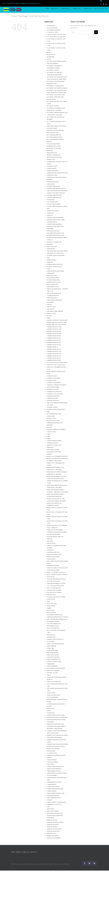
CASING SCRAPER (51, 168)
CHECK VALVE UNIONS (53, 181)
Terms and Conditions (52, 762)
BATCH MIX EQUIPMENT (53, 144)
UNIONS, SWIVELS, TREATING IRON (56, 802)
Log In (48, 434)
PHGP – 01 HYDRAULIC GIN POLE (56, 572)
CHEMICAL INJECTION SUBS (54, 195)
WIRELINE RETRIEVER (53, 824)
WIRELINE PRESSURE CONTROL (55, 822)
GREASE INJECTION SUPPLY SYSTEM (56, 324)
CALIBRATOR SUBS (52, 166)
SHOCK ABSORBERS (52, 666)
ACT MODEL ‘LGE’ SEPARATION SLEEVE (57, 88)
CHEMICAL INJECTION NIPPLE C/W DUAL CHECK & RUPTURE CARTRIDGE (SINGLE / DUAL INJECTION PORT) (57, 191)
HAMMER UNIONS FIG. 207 (54, 353)
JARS (48, 411)
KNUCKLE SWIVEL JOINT (53, 420)
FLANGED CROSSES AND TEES (55, 264)
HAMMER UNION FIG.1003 (54, 342)
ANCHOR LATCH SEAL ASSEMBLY (55, 130)
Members (49, 454)
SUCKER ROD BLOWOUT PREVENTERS (57, 717)
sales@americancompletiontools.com (30, 3)
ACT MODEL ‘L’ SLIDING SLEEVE (55, 86)
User (48, 806)
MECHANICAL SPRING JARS (54, 452)
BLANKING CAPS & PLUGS (54, 146)
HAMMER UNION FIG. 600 (54, 338)
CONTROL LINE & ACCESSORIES (55, 217)
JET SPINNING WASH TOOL (54, 414)
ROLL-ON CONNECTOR (53, 628)
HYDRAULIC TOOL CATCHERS (55, 393)
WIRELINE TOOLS (51, 833)
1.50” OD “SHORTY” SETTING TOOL (56, 34)
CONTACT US (33, 852)
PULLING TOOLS (51, 594)
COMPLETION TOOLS (52, 210)
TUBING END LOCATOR (53, 786)
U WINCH (49, 800)
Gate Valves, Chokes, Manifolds (55, 311)
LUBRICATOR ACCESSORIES (54, 440)
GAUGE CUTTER (51, 313)
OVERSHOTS (50, 550)
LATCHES (49, 427)
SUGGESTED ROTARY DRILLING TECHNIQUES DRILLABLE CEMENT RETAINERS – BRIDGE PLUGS (56, 726)
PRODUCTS (19, 852)
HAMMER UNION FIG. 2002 (54, 331)
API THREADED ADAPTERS (54, 135)
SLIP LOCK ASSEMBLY (52, 697)
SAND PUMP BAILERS (52, 652)
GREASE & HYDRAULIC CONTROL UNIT (57, 320)
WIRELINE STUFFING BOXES (54, 829)
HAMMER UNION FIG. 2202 (54, 333)
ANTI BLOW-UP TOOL (53, 132)
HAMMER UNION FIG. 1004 (54, 329)
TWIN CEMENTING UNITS (54, 797)
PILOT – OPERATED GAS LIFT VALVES (57, 574)
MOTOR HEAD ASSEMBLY (53, 534)
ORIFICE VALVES (51, 543)
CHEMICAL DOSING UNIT (53, 186)
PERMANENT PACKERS (53, 565)
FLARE (48, 269)
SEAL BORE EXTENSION (53, 657)
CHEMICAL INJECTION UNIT (54, 197)
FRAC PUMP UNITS (52, 298)
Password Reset (51, 559)
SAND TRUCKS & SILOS (53, 655)
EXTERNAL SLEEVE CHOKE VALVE (56, 255)
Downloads (50, 244)
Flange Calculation (51, 260)
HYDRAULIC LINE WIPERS (54, 382)
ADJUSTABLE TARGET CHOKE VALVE (56, 126)
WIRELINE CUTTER (52, 820)
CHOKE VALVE (50, 199)
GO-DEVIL (49, 315)
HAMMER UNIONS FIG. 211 (54, 356)
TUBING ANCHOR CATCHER (54, 782)
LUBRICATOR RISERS (52, 443)
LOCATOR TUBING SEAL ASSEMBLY (56, 429)
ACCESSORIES (50, 57)
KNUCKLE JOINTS (51, 418)
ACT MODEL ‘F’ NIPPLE (53, 70)
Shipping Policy (51, 664)
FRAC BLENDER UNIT (52, 284)
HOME (13, 852)
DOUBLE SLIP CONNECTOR (54, 242)
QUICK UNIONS (51, 605)
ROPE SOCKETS (51, 634)
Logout (49, 438)
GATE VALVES (50, 309)
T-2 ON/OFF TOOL (52, 753)
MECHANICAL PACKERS (53, 449)
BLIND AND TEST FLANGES (54, 148)
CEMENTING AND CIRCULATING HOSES (57, 173)
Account (49, 59)
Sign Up (49, 675)
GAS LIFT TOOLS (51, 306)
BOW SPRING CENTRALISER (54, 157)
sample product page (52, 650)
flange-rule (50, 262)
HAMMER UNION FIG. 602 (54, 340)
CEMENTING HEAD (52, 175)
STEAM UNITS (50, 708)
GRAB (48, 318)
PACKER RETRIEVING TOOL (54, 554)
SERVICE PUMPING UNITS (54, 659)
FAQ (48, 257)
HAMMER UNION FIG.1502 (54, 344)
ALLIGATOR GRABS (52, 128)
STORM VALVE (51, 713)
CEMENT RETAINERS (52, 170)
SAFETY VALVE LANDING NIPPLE (55, 643)
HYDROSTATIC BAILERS (53, 396)
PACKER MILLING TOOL (53, 552)
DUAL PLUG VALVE (52, 246)
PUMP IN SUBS (51, 599)
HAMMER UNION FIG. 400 (54, 335)
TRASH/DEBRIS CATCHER (53, 771)
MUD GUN (49, 539)
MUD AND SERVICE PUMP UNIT (55, 536)
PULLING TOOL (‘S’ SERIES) (54, 592)
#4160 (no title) (51, 25)
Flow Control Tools (52, 275)
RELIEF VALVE (50, 610)
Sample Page (50, 648)
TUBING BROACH (51, 784)
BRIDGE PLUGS (51, 159)
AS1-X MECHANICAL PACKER (54, 137)
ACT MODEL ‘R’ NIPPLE (53, 106)
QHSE (48, 601)
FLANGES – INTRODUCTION (54, 266)
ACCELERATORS (51, 54)
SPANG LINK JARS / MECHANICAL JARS (57, 699)
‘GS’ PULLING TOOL (52, 27)
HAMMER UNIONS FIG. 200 (54, 351)
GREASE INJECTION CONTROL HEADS (57, 322)
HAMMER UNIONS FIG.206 (54, 360)
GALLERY (49, 304)
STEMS (49, 710)
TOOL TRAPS (50, 764)
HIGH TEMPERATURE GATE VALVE (56, 371)
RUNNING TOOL (51, 637)
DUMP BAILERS (51, 248)
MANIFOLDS (50, 447)
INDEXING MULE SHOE (53, 400)
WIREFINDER (50, 817)
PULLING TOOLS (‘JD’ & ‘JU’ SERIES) (56, 597)
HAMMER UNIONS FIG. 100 (54, 349)
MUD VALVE (50, 541)
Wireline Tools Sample (52, 835)
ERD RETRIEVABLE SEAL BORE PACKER (57, 251)
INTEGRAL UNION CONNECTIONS (56, 409)
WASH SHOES (50, 809)
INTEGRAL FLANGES (52, 407)
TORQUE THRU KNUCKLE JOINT (55, 766)
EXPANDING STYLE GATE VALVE (55, 253)
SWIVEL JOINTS (51, 751)
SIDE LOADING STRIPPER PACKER (56, 668)
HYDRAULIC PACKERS (52, 389)
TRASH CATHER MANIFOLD (54, 768)
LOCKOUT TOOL (51, 431)
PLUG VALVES (50, 576)
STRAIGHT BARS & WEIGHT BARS (56, 715)
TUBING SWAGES (51, 791)
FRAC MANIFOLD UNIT (53, 286)
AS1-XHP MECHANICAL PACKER (55, 139)
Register (49, 608)
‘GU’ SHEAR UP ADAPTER (53, 30)
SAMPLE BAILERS (51, 646)
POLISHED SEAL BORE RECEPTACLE (56, 579)
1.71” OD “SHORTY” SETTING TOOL (56, 36)
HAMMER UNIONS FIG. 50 (54, 358)
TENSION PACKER (52, 759)
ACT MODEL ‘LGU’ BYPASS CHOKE (56, 94)
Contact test (50, 213)
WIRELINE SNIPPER (52, 826)
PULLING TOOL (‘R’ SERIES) (54, 590)
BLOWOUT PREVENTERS (53, 155)
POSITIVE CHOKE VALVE (53, 581)
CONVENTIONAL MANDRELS (54, 224)
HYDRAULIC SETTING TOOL (54, 391)
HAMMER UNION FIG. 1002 (54, 327)
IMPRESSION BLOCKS (52, 398)
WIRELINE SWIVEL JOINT (53, 831)
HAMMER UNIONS (52, 347)
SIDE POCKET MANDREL (53, 670)
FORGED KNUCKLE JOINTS (54, 282)
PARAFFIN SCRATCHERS (53, 556)
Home (48, 373)
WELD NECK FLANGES (52, 811)
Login (48, 436)
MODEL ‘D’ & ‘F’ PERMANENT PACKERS (57, 456)
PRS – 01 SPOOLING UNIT (54, 588)
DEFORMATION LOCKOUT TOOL (55, 233)
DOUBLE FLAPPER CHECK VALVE (55, 235)
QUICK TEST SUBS (52, 603)
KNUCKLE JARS (51, 416)
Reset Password (51, 612)
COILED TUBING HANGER (54, 204)
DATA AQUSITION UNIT (53, 231)
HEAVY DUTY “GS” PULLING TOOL (56, 364)
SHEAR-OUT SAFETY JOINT (54, 661)
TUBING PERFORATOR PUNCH (55, 788)
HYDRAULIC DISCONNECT (54, 378)
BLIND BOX (50, 150)
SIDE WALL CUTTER (52, 672)
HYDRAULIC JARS (51, 380)
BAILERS (49, 141)
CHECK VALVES (51, 184)
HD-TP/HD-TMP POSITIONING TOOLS (57, 362)
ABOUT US (26, 852)
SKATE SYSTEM (51, 693)
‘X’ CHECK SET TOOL (52, 32)
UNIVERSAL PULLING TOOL (54, 804)
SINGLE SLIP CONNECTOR (54, 681)
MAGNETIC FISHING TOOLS (54, 445)
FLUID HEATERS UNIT (53, 277)
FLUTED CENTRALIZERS (53, 280)
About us (49, 52)
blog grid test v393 (52, 152)
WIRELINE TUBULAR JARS (53, 838)
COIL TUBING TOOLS (52, 202)
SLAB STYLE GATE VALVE (53, 695)
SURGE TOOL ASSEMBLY (53, 748)
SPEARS (49, 701)
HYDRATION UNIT (52, 376)
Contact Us (50, 215)
